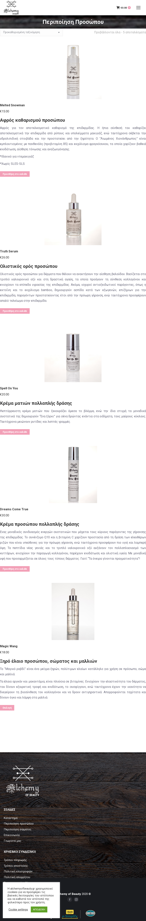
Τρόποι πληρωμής (15, 860)
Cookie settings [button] (18, 909)
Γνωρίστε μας (12, 841)
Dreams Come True (14, 509)
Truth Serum (9, 251)
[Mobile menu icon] (138, 7)
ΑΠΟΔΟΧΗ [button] (39, 909)
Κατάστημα (10, 818)
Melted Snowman (12, 105)
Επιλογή (7, 708)
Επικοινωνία (12, 835)
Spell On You (9, 388)
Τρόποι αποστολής (16, 865)
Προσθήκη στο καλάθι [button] (15, 174)
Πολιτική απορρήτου (17, 877)
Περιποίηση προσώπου (19, 823)
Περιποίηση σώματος (17, 829)
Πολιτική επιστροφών (18, 871)
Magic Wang (8, 646)
